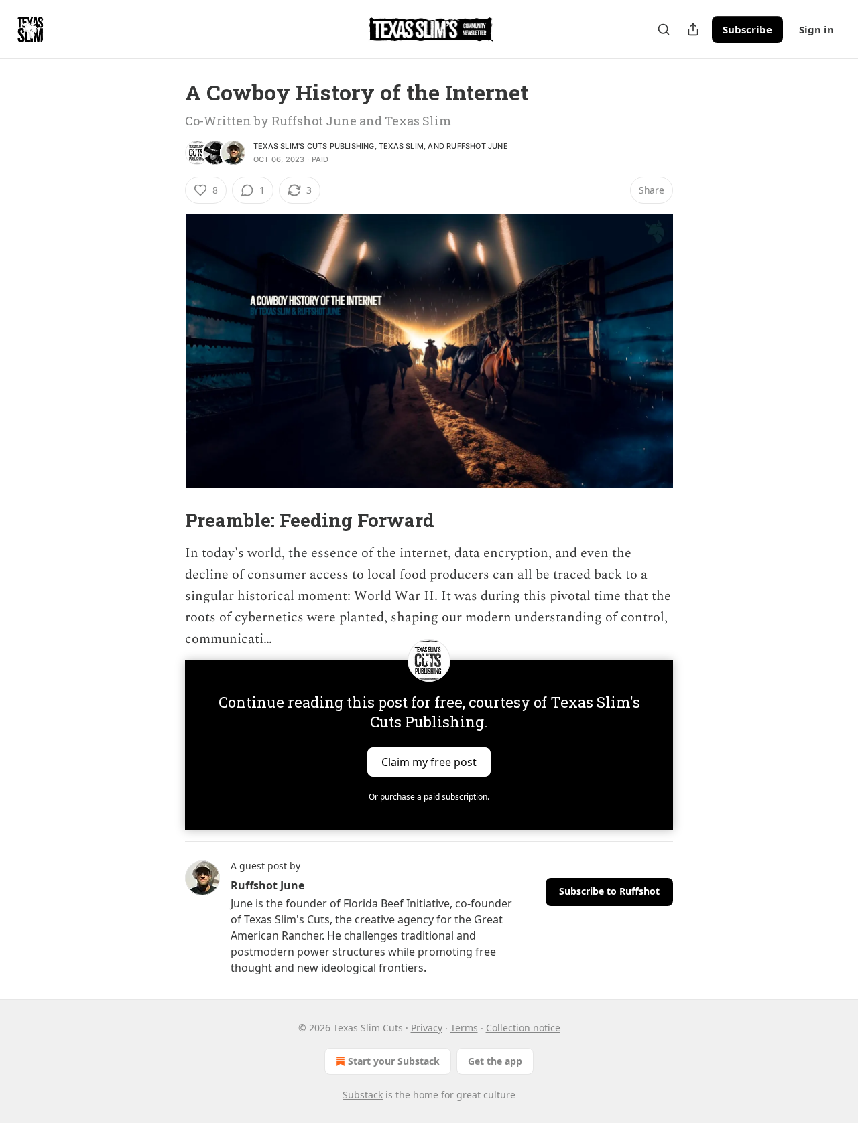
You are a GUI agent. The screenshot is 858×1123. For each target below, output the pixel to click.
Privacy (426, 1027)
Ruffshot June (477, 146)
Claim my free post (429, 762)
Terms (464, 1027)
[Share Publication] (693, 29)
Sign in (816, 29)
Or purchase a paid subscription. (429, 796)
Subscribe (747, 29)
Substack (363, 1094)
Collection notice (523, 1027)
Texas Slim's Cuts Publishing (314, 146)
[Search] (663, 29)
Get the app (495, 1061)
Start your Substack (394, 1061)
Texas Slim (401, 146)
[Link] (166, 520)
